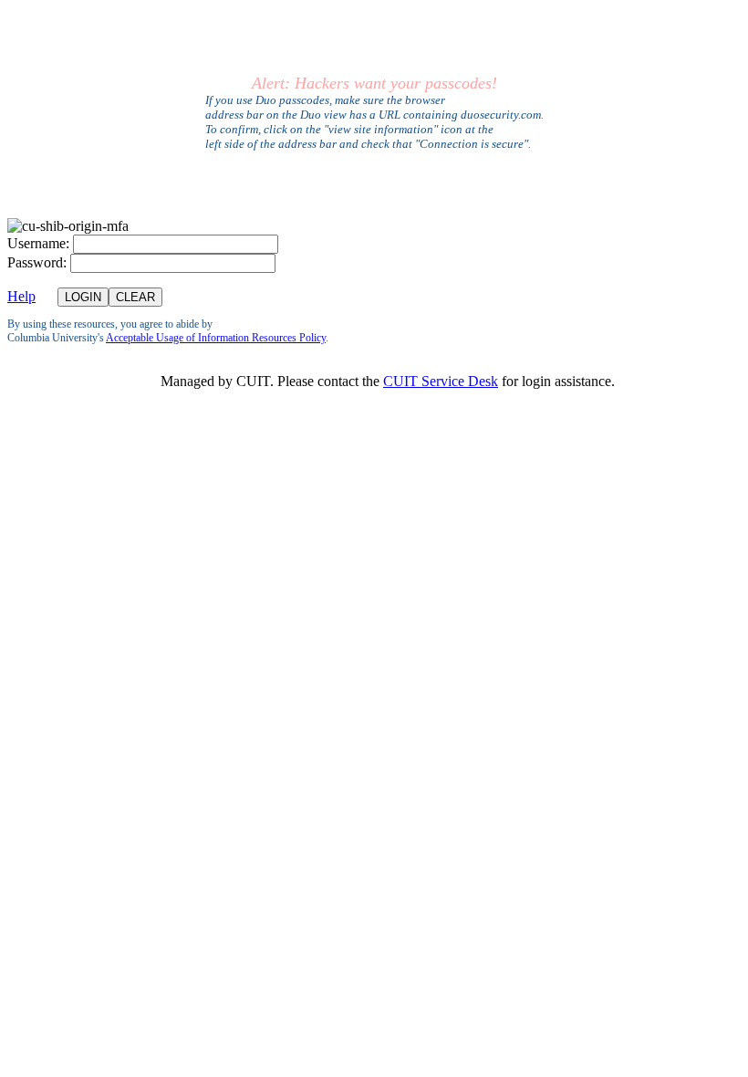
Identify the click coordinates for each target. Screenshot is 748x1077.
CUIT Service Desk (440, 381)
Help (21, 296)
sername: (38, 243)
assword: (37, 262)
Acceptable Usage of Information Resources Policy (216, 337)
